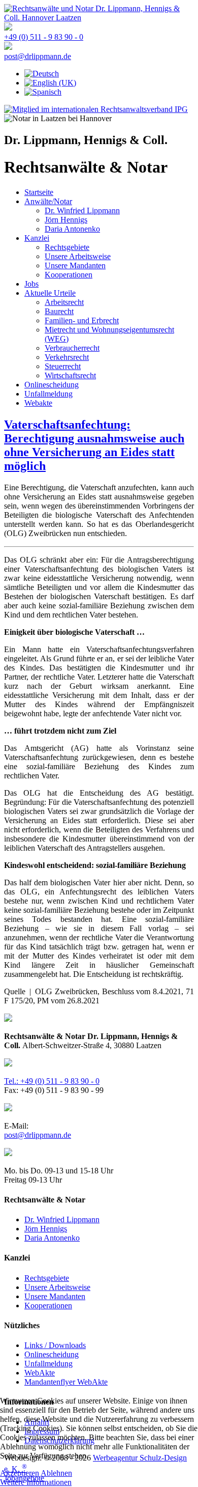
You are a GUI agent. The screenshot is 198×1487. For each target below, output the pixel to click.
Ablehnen (56, 1473)
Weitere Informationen (36, 1482)
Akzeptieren (19, 1473)
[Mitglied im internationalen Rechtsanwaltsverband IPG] (96, 109)
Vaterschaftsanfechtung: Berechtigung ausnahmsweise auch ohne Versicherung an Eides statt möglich (94, 445)
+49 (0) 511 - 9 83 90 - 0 (43, 37)
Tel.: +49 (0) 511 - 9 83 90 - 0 (52, 1081)
